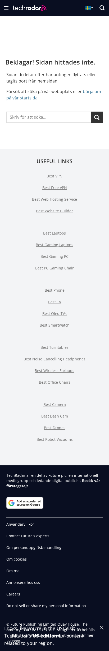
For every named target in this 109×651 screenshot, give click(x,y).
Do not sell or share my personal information (46, 605)
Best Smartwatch (55, 325)
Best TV (54, 301)
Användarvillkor (20, 524)
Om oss (13, 570)
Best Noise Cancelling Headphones (54, 358)
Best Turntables (54, 347)
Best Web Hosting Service (54, 199)
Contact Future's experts (27, 535)
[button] (6, 8)
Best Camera (54, 404)
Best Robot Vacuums (55, 439)
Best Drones (54, 427)
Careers (13, 594)
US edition (45, 635)
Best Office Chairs (54, 382)
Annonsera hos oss (23, 582)
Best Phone (55, 290)
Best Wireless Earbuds (54, 370)
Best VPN (54, 175)
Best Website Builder (54, 210)
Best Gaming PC (54, 256)
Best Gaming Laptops (54, 244)
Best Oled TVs (54, 313)
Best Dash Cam (54, 416)
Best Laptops (54, 233)
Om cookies (16, 559)
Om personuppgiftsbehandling (33, 547)
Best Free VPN (54, 187)
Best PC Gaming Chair (54, 268)
